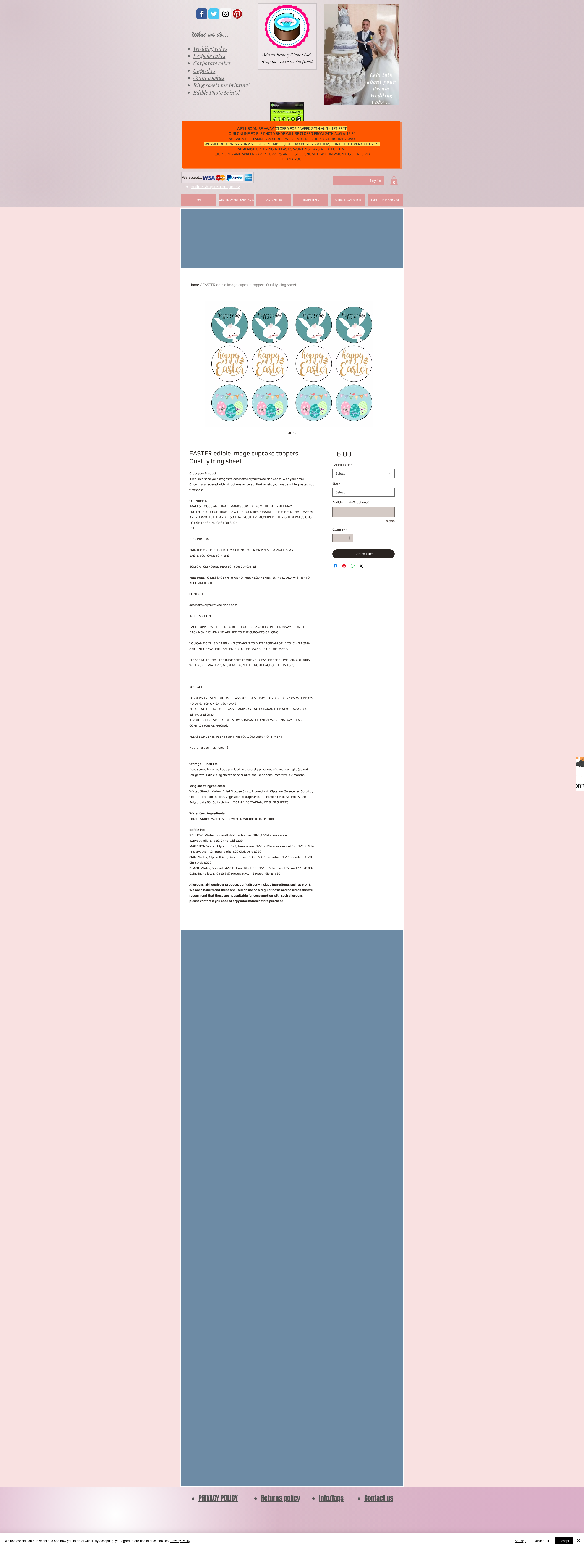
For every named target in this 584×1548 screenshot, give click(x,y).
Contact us (378, 1498)
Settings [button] (520, 1540)
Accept (564, 1540)
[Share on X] (361, 566)
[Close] (578, 1540)
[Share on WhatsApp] (352, 566)
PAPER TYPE (342, 464)
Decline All (541, 1540)
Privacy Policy (180, 1540)
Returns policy (280, 1498)
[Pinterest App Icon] (237, 13)
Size (336, 483)
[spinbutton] (343, 538)
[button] (394, 180)
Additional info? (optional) (351, 502)
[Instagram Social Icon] (225, 13)
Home (194, 285)
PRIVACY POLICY (218, 1498)
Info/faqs (331, 1498)
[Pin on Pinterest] (344, 566)
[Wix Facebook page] (201, 13)
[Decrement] (336, 538)
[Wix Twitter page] (213, 13)
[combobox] (363, 473)
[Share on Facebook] (335, 566)
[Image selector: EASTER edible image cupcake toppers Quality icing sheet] (289, 433)
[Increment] (350, 538)
